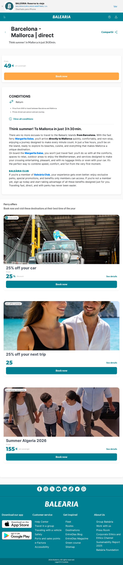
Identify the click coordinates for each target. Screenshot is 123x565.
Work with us (103, 525)
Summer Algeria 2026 (26, 440)
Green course (73, 542)
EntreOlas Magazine (77, 538)
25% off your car (21, 267)
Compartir (107, 32)
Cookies (65, 562)
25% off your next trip (26, 354)
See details (111, 276)
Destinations (73, 530)
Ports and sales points (47, 538)
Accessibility (42, 546)
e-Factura (40, 542)
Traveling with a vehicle (48, 530)
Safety (38, 534)
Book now (61, 76)
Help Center (41, 521)
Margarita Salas (24, 138)
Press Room (103, 530)
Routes (69, 525)
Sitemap (70, 546)
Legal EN (58, 562)
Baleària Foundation (107, 549)
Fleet (68, 521)
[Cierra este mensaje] (2, 6)
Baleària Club (42, 174)
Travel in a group (44, 525)
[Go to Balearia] (61, 16)
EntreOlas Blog (74, 534)
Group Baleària (104, 521)
